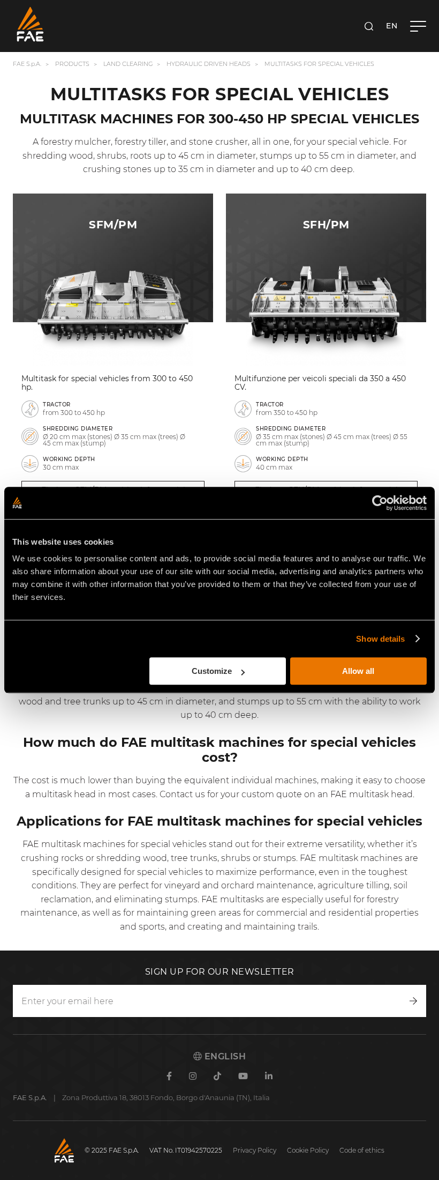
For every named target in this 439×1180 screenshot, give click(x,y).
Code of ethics (361, 1150)
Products (72, 64)
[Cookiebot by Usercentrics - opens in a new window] (380, 503)
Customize (212, 671)
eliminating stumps (156, 899)
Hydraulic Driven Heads (208, 64)
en (391, 26)
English (224, 1056)
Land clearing (129, 64)
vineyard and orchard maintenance (239, 885)
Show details (380, 638)
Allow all (358, 671)
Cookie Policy (308, 1150)
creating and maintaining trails (251, 927)
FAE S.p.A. (27, 64)
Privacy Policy (254, 1150)
